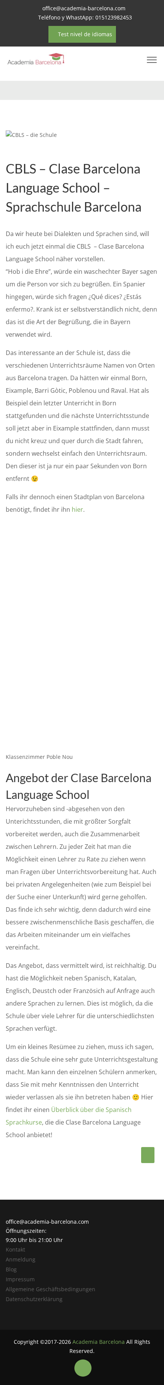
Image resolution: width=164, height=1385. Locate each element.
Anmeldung (20, 1259)
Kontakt (15, 1249)
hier (77, 509)
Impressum (20, 1279)
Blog (11, 1269)
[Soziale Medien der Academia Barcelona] (83, 1368)
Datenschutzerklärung (34, 1299)
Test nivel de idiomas (84, 34)
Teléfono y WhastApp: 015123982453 (85, 17)
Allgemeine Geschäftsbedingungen (50, 1289)
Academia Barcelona (98, 1341)
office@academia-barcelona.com (83, 8)
